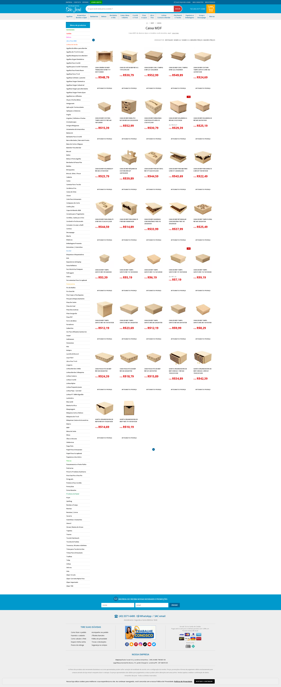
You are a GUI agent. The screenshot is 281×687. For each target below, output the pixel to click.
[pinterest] (136, 644)
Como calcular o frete (78, 639)
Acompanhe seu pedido (100, 632)
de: (170, 125)
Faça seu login (184, 2)
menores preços (196, 40)
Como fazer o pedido (78, 632)
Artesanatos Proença (104, 88)
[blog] (131, 644)
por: (96, 78)
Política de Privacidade (183, 681)
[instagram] (140, 644)
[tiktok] (145, 644)
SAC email (160, 616)
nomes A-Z (177, 40)
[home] (73, 8)
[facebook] (127, 644)
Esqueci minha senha (78, 642)
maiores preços (209, 40)
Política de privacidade (99, 639)
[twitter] (154, 644)
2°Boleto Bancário (98, 635)
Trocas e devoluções (99, 642)
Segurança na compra (99, 645)
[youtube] (149, 644)
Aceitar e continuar (204, 681)
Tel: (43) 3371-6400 (197, 9)
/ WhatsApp (143, 616)
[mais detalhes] (104, 83)
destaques (169, 40)
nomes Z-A (186, 40)
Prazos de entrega (77, 645)
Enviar (175, 605)
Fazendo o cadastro (78, 635)
